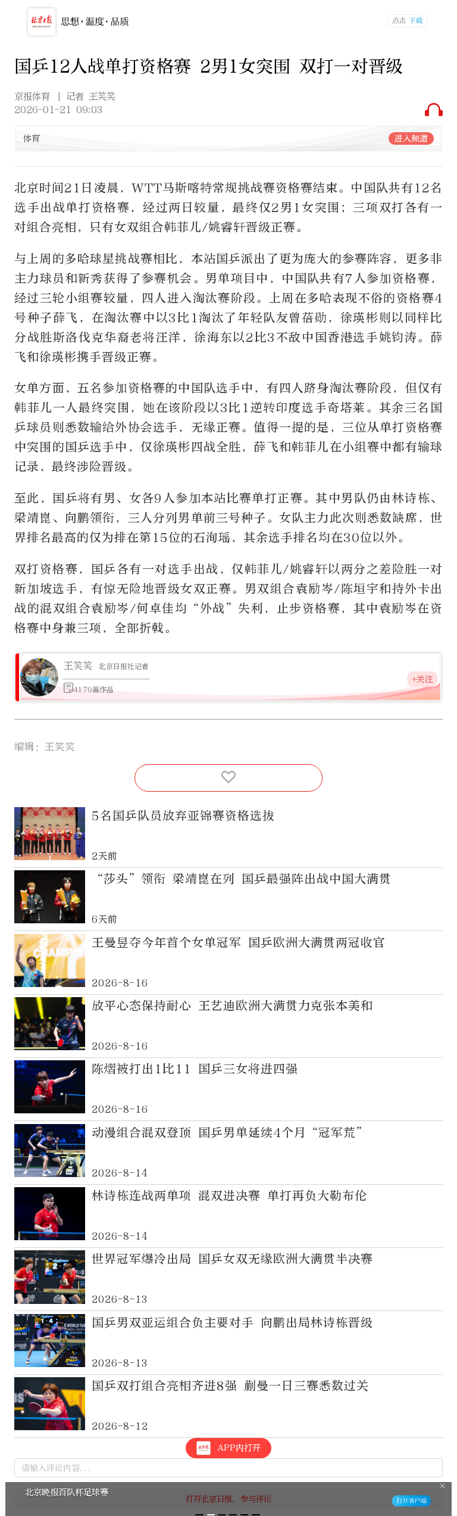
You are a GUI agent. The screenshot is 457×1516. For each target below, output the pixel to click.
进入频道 (411, 138)
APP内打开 (239, 1448)
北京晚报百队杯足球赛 (66, 1492)
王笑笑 (78, 665)
